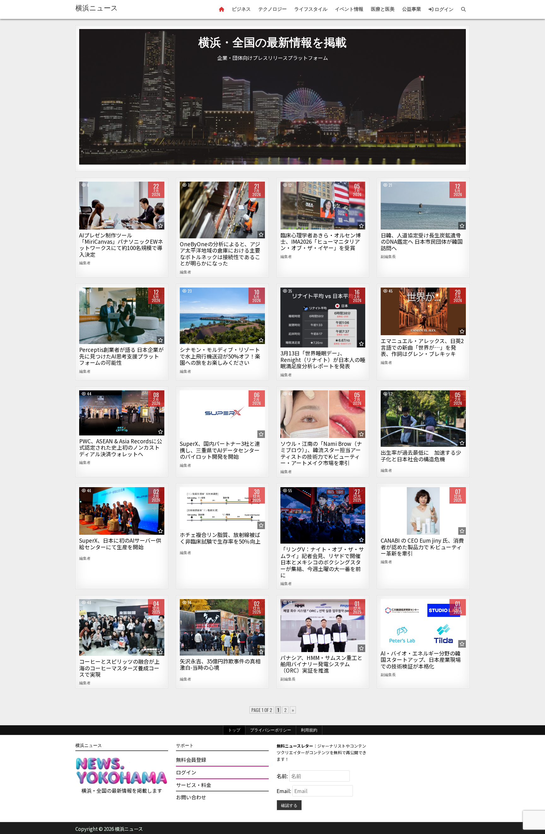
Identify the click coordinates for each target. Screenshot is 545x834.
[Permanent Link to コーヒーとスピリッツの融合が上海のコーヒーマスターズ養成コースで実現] (121, 627)
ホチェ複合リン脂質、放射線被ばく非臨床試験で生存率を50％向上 (220, 538)
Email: (284, 791)
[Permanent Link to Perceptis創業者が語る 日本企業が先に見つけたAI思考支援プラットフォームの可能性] (121, 316)
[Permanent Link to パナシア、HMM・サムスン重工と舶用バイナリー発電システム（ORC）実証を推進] (323, 625)
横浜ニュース (96, 8)
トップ (234, 729)
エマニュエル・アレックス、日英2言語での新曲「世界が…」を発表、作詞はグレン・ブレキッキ (422, 347)
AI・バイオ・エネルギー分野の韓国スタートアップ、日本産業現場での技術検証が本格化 (421, 659)
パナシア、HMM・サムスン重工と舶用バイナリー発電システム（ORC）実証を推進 (321, 664)
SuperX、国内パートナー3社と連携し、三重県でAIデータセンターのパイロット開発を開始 (220, 450)
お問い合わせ (191, 797)
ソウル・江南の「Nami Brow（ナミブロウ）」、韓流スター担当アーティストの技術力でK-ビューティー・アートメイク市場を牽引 (321, 453)
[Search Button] (463, 9)
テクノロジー (272, 9)
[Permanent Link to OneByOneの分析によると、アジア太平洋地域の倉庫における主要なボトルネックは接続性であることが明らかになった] (222, 210)
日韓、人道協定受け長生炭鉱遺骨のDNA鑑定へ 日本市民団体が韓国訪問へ (422, 241)
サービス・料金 (193, 785)
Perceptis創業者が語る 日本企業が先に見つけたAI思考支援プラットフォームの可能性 (121, 356)
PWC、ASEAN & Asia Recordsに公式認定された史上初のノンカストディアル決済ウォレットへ (120, 447)
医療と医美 (383, 9)
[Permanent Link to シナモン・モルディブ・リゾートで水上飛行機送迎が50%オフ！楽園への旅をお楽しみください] (222, 316)
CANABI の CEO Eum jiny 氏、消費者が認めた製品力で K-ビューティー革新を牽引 (422, 546)
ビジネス (241, 9)
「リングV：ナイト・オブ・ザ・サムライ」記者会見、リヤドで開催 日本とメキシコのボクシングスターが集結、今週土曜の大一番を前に (322, 562)
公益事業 (411, 9)
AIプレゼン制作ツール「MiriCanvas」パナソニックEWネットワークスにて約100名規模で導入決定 (121, 244)
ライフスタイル (310, 9)
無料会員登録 (191, 759)
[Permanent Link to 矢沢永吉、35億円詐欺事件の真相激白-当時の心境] (222, 627)
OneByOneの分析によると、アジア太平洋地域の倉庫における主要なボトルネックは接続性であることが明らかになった (220, 253)
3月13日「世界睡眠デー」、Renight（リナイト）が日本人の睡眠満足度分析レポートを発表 (322, 359)
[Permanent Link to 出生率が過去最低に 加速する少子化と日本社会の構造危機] (423, 418)
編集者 (85, 263)
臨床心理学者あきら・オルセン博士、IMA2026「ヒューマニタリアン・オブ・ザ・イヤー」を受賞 (320, 241)
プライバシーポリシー (270, 729)
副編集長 (388, 256)
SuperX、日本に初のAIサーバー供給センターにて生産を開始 (120, 543)
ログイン (443, 9)
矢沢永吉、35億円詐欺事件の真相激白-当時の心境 (220, 664)
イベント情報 (349, 9)
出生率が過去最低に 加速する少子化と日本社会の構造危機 (421, 455)
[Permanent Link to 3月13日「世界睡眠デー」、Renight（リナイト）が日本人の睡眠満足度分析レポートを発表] (323, 318)
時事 (423, 203)
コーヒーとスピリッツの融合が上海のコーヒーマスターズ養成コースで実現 (119, 667)
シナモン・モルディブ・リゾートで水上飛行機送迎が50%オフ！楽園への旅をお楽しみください (220, 356)
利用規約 (309, 729)
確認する (289, 805)
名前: (283, 776)
